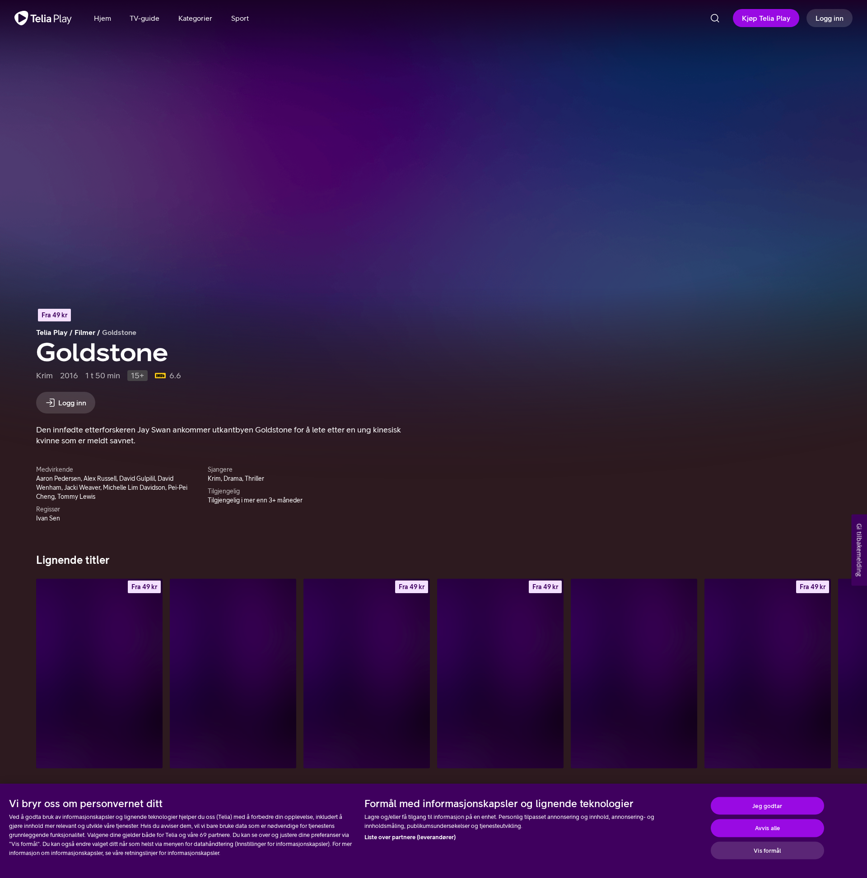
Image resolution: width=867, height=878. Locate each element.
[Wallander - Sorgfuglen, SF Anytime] (500, 673)
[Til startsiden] (43, 18)
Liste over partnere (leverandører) (410, 837)
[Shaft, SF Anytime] (767, 673)
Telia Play (52, 332)
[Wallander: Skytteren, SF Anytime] (366, 673)
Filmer (85, 332)
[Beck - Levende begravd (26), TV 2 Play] (634, 673)
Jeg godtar (767, 805)
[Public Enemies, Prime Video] (233, 673)
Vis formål (767, 850)
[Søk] (715, 18)
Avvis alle (767, 828)
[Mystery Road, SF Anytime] (99, 673)
